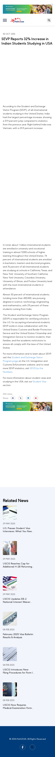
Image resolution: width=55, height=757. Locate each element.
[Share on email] (36, 398)
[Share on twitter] (20, 398)
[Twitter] (32, 747)
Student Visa (39, 381)
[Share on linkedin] (28, 398)
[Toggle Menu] (5, 20)
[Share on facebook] (13, 398)
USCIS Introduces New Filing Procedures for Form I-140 (18, 672)
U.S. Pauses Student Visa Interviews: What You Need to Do (18, 531)
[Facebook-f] (22, 747)
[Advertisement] (27, 76)
